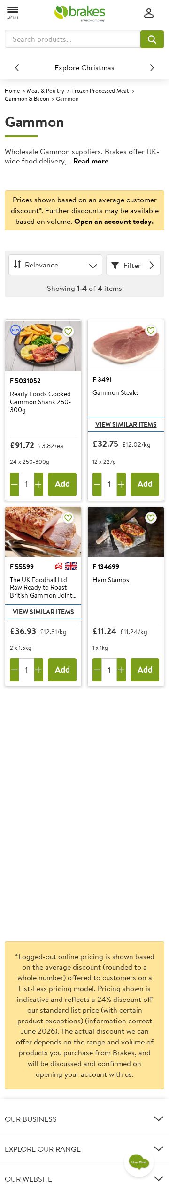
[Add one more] (38, 484)
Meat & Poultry (45, 91)
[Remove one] (14, 484)
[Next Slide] (152, 67)
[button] (152, 39)
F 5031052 (25, 380)
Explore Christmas (84, 67)
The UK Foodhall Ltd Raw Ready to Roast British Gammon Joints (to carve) (42, 588)
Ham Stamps (110, 580)
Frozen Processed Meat (100, 91)
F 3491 (102, 379)
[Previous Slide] (16, 67)
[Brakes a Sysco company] (79, 13)
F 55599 (22, 566)
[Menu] (13, 12)
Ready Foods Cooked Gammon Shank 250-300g (40, 402)
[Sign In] (148, 14)
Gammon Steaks (115, 393)
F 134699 (105, 566)
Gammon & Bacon (27, 99)
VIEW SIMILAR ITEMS (126, 424)
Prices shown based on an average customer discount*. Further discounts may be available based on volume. (85, 210)
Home (12, 91)
